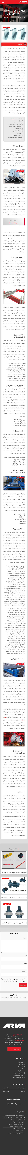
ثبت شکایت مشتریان (18, 1073)
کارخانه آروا (21, 1062)
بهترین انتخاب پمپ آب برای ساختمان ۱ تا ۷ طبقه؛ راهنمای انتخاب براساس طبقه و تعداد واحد (16, 1131)
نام (26, 955)
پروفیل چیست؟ (13, 223)
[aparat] (16, 1104)
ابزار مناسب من (20, 1069)
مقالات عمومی (20, 44)
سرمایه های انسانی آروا (18, 1075)
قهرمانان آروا (20, 1066)
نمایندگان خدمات (19, 1071)
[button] (3, 2)
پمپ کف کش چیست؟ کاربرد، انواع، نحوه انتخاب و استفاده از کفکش (15, 1125)
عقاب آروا (21, 1064)
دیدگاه (25, 939)
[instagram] (20, 1104)
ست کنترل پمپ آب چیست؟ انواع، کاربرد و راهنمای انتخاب (17, 1121)
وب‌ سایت (24, 971)
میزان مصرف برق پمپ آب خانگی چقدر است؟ (13, 898)
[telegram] (12, 1104)
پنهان (13, 119)
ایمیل (25, 963)
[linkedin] (8, 1104)
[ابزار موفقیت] (23, 2)
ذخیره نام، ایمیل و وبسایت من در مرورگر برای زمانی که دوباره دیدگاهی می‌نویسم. (13, 980)
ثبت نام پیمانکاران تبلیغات (17, 1077)
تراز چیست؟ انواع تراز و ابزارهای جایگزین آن (14, 872)
